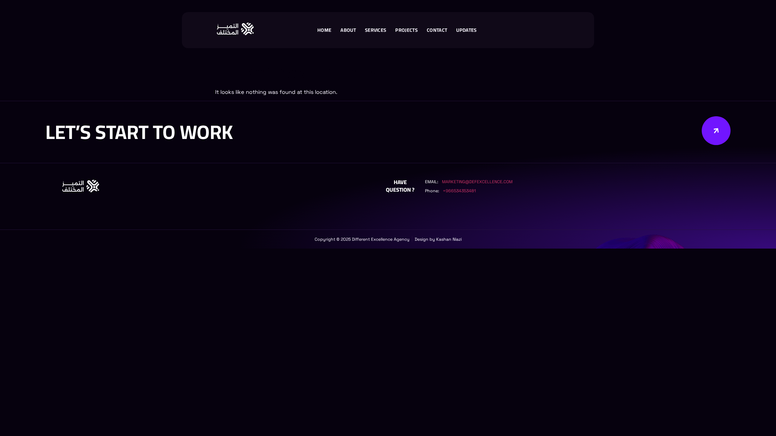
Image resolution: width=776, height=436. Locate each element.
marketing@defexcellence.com (477, 181)
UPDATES (466, 30)
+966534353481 (459, 190)
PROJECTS (406, 30)
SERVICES (375, 30)
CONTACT (437, 30)
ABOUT (348, 30)
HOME (324, 30)
